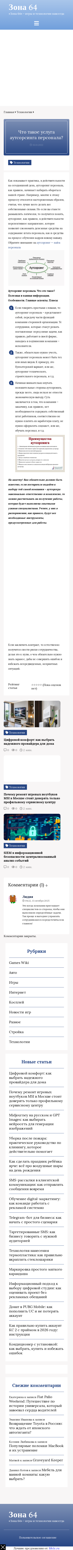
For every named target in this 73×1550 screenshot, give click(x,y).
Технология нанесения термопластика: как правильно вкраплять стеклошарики (35, 1255)
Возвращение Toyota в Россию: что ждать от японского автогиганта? (35, 1427)
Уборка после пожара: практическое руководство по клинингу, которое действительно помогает (35, 1145)
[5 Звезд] (41, 685)
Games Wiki (19, 962)
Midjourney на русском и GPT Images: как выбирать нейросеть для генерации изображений (34, 1121)
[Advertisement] (36, 67)
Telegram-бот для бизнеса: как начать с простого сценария (35, 1219)
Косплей (16, 1002)
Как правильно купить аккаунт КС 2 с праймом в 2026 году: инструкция (35, 1329)
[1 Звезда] (32, 685)
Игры (13, 982)
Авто (13, 972)
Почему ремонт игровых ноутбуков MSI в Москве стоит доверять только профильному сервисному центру (36, 1098)
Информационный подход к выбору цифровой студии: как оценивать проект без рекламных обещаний (35, 1290)
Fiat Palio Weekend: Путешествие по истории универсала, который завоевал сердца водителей (35, 1403)
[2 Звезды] (34, 685)
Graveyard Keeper (48, 1460)
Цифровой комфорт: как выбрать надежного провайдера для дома (30, 1077)
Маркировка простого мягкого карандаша (35, 1271)
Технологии (24, 112)
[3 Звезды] (37, 685)
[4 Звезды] (39, 685)
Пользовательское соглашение (38, 1537)
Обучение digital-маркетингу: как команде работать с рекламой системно (34, 1203)
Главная (9, 112)
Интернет (17, 992)
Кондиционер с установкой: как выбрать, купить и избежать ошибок (36, 1348)
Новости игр (20, 1012)
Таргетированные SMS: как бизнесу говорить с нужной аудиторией (33, 1236)
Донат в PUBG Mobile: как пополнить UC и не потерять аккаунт (34, 1311)
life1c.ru (54, 1548)
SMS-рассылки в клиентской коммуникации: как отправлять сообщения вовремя (36, 1184)
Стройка (16, 1032)
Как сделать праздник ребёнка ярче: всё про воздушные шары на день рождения (36, 1165)
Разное (15, 1022)
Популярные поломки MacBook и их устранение (36, 1447)
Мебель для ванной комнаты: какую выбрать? (35, 1474)
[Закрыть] (3, 1547)
